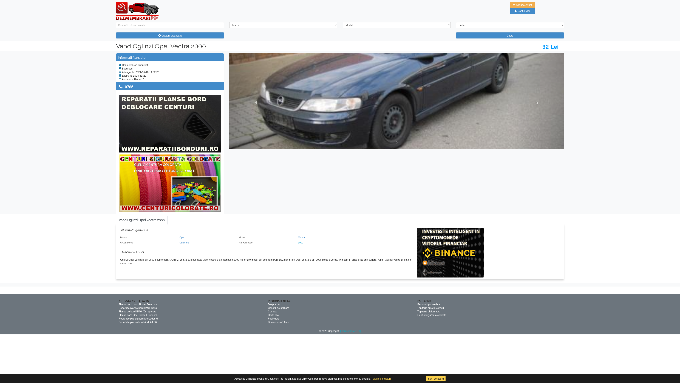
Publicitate (273, 318)
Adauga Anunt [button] (523, 5)
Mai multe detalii (382, 378)
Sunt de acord (436, 378)
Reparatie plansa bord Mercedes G (138, 318)
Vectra (301, 237)
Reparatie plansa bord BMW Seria (138, 308)
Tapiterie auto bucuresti (430, 308)
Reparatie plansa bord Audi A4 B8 (138, 322)
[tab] (142, 220)
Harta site (273, 315)
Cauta (510, 35)
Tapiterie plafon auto (428, 311)
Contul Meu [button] (524, 11)
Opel (182, 237)
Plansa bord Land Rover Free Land (138, 304)
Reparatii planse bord (429, 304)
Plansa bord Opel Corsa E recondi (138, 315)
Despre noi (274, 304)
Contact (272, 311)
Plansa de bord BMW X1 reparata (137, 311)
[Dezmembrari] (137, 10)
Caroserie (184, 242)
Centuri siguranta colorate (431, 315)
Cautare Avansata (171, 35)
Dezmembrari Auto (278, 322)
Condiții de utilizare (278, 308)
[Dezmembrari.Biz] (350, 331)
